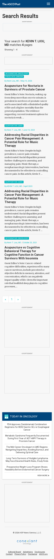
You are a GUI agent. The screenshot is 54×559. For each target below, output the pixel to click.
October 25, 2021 (30, 243)
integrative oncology (16, 74)
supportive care (14, 126)
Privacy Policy (20, 554)
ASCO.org (43, 554)
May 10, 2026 (26, 81)
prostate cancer (14, 77)
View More (42, 475)
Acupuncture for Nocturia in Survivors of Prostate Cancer (24, 87)
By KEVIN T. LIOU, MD (13, 186)
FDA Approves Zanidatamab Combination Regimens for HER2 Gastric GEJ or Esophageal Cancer (27, 427)
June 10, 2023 (29, 130)
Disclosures (40, 552)
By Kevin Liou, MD (11, 81)
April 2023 (28, 186)
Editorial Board (14, 552)
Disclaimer (32, 554)
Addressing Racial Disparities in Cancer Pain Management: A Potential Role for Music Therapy (26, 140)
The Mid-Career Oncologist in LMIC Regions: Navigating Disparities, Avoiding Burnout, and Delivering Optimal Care (27, 450)
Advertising (28, 552)
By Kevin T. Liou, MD (12, 130)
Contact (9, 554)
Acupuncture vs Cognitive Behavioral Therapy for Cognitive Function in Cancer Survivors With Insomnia (24, 253)
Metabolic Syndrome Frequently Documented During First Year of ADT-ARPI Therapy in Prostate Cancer (27, 438)
